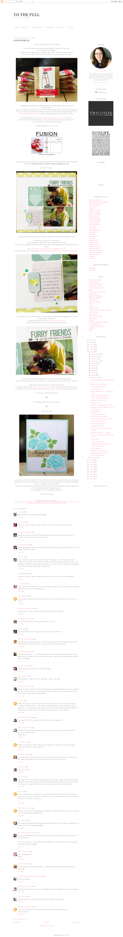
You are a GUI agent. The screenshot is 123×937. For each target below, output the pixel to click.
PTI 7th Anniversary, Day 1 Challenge (45, 387)
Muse (91, 290)
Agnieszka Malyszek (95, 200)
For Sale (60, 27)
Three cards (95, 439)
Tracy (22, 557)
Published (50, 27)
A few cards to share (98, 441)
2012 (91, 462)
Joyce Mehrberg (94, 230)
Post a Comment (19, 919)
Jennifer (23, 583)
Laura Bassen (93, 236)
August (93, 363)
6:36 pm (21, 591)
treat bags (37, 503)
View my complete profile (101, 82)
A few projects (96, 448)
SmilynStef (24, 864)
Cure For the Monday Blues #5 (101, 405)
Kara (21, 512)
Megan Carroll (25, 618)
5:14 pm (20, 579)
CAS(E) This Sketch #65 (99, 398)
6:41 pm (20, 772)
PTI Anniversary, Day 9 (98, 414)
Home (16, 27)
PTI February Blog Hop (98, 386)
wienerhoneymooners (28, 832)
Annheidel (23, 596)
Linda (23, 766)
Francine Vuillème (95, 220)
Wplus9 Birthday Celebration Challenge (54, 503)
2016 (91, 347)
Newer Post (17, 922)
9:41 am (20, 681)
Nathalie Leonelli (95, 246)
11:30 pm (21, 881)
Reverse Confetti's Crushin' (29, 113)
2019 (91, 340)
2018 (91, 342)
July (92, 366)
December (95, 354)
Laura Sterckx (25, 686)
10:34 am (21, 696)
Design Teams (37, 27)
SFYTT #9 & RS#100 (97, 455)
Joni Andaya (25, 666)
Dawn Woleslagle (95, 214)
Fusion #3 (54, 126)
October (94, 358)
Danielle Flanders (95, 212)
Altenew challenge (95, 280)
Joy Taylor (92, 228)
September (95, 361)
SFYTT (91, 304)
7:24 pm (20, 614)
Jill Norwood (24, 544)
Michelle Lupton (26, 886)
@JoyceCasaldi (26, 906)
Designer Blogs (65, 935)
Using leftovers (96, 411)
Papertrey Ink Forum (96, 250)
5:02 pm (21, 569)
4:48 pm (21, 871)
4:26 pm (21, 552)
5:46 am (21, 671)
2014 (91, 351)
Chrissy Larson (26, 808)
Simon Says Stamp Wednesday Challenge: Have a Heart (58, 250)
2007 (92, 474)
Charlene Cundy (94, 210)
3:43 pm (20, 527)
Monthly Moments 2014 (97, 288)
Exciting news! (95, 402)
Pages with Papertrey (35, 502)
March (93, 375)
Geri (22, 700)
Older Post (76, 922)
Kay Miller (92, 234)
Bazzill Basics (93, 282)
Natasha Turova (94, 244)
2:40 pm (21, 749)
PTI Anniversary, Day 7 (98, 421)
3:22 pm (20, 815)
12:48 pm (21, 859)
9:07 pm (21, 624)
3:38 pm (21, 517)
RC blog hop (93, 300)
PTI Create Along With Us (97, 292)
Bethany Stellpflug (27, 717)
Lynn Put (92, 238)
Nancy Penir (25, 754)
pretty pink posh (94, 324)
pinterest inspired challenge (98, 322)
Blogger (105, 486)
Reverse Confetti (95, 302)
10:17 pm (21, 892)
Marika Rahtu (93, 240)
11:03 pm (21, 646)
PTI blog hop (93, 294)
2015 (91, 349)
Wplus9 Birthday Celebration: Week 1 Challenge (55, 118)
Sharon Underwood (26, 608)
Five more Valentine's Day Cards (102, 418)
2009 (92, 469)
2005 (92, 478)
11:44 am (21, 723)
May (92, 370)
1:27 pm (20, 737)
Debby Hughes (94, 216)
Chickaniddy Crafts (95, 286)
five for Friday (93, 312)
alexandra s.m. (26, 727)
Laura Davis (25, 851)
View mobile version (47, 926)
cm (22, 791)
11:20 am (21, 712)
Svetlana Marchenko (96, 252)
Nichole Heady (94, 248)
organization (93, 318)
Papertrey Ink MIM (48, 502)
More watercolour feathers (100, 395)
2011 (91, 464)
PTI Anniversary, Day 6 (98, 423)
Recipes (70, 27)
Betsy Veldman (94, 206)
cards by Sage (94, 308)
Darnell (23, 896)
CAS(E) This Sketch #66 (99, 384)
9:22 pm (21, 828)
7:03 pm (21, 603)
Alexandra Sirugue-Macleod (98, 202)
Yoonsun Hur (93, 258)
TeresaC (24, 742)
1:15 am (20, 661)
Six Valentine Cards (97, 425)
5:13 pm (20, 762)
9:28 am (21, 914)
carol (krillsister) (26, 639)
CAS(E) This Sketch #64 (99, 416)
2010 (91, 467)
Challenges (93, 268)
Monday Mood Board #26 (99, 453)
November (95, 356)
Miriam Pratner (94, 242)
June (93, 368)
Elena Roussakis (94, 218)
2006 (92, 476)
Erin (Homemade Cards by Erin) (31, 876)
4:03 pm (21, 540)
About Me (25, 27)
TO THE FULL (26, 15)
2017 (91, 344)
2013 (91, 460)
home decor (93, 314)
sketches (92, 328)
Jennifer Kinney (94, 222)
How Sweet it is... (97, 389)
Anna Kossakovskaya (96, 204)
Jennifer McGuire (94, 224)
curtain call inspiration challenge (100, 310)
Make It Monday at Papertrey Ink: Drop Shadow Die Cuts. (46, 248)
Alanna (22, 522)
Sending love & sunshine (99, 450)
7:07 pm (21, 902)
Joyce (22, 629)
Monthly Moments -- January (101, 432)
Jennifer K (24, 676)
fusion (26, 502)
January (94, 457)
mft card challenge (95, 316)
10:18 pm (21, 803)
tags (90, 330)
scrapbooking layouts (61, 502)
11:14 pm (20, 847)
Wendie (91, 256)
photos (91, 320)
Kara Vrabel (93, 232)
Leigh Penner (101, 71)
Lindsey (23, 820)
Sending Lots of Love (98, 400)
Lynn (22, 777)
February (94, 377)
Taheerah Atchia (94, 254)
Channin (91, 208)
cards (21, 502)
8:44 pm (21, 786)
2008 (92, 471)
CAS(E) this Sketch (95, 284)
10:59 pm (21, 634)
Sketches (92, 270)
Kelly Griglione (25, 651)
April (93, 373)
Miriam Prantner (25, 532)
